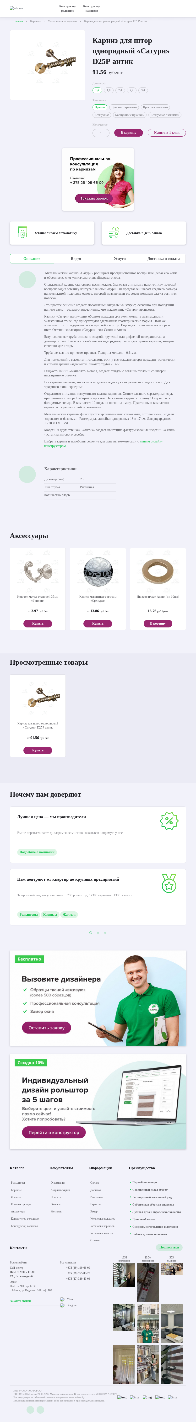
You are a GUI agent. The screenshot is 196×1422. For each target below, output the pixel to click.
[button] (90, 932)
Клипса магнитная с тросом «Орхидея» (97, 598)
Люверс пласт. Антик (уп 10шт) (158, 596)
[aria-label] (98, 180)
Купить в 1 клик (167, 132)
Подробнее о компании (37, 852)
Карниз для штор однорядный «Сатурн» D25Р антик (37, 725)
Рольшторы (29, 914)
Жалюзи (69, 914)
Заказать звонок (20, 1301)
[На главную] (30, 8)
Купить (38, 623)
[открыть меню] (183, 8)
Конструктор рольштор (67, 8)
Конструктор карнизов (91, 8)
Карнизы (50, 914)
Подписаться (169, 1247)
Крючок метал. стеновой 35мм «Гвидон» (37, 598)
